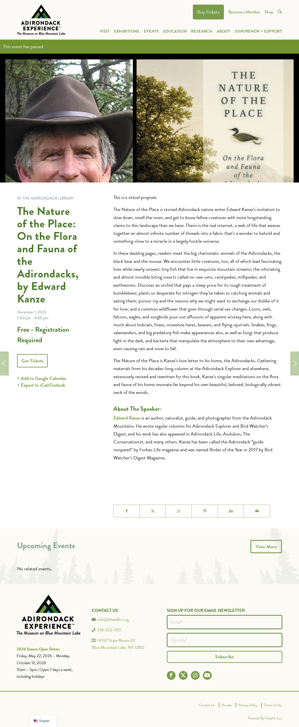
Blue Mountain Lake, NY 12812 (118, 647)
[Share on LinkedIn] (231, 511)
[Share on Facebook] (127, 511)
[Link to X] (183, 675)
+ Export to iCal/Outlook (41, 385)
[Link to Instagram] (195, 675)
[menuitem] (208, 12)
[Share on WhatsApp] (179, 511)
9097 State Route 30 (116, 640)
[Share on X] (153, 511)
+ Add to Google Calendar (42, 378)
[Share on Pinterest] (205, 511)
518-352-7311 (109, 630)
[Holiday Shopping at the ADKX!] (294, 363)
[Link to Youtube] (207, 675)
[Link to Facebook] (171, 675)
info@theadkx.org (113, 619)
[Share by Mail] (257, 511)
